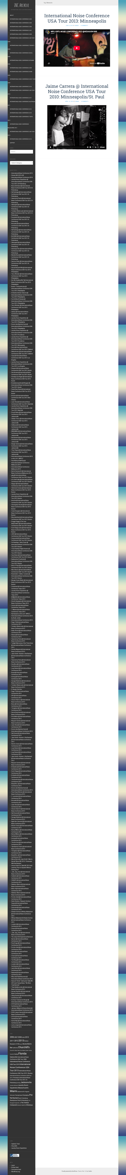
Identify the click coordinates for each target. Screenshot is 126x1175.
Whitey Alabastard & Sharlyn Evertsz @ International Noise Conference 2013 (22, 920)
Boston (25, 1044)
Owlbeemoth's (21, 1091)
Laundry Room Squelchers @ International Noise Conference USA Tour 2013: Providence (21, 332)
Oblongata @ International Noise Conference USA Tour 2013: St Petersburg (20, 207)
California (15, 1047)
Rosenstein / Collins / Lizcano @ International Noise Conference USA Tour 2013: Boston (21, 576)
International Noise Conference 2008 (21, 34)
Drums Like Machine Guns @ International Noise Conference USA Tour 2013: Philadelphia (21, 326)
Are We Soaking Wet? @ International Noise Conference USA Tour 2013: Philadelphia (22, 282)
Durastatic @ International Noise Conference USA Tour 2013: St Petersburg (20, 219)
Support (12, 142)
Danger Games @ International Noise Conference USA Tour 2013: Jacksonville (22, 446)
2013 (21, 1040)
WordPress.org (15, 1171)
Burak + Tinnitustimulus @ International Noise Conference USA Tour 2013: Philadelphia (21, 288)
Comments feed (16, 1169)
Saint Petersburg (23, 1098)
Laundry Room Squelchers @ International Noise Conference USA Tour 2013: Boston (21, 496)
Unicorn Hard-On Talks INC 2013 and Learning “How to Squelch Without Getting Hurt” (21, 868)
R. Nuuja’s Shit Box (16, 689)
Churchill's (24, 1047)
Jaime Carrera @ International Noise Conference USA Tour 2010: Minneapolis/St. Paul (76, 91)
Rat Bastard (14, 1098)
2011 (12, 1041)
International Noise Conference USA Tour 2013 (20, 1067)
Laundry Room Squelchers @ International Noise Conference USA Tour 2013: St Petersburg (21, 181)
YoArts (90, 1171)
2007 (16, 1037)
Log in (13, 1165)
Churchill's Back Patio (15, 1050)
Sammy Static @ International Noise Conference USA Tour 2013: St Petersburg (21, 263)
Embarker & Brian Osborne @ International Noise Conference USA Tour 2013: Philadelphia (21, 295)
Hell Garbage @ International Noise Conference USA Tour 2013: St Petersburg (21, 194)
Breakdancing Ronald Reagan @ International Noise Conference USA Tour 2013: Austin (21, 385)
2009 (23, 1037)
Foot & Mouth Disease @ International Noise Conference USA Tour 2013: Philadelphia (21, 301)
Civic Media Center (24, 1050)
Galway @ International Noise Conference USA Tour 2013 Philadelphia (19, 314)
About (12, 15)
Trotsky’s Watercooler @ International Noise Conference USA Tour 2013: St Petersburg (22, 213)
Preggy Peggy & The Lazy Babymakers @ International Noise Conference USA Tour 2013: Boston (21, 523)
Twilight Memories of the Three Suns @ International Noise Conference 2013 (22, 645)
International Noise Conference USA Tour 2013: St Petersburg (20, 1080)
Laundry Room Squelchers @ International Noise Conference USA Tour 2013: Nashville (21, 408)
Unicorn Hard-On (21, 1105)
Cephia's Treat (15, 1144)
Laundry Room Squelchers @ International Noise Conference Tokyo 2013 (20, 593)
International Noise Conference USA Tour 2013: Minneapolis (76, 18)
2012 (16, 1041)
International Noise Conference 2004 (21, 19)
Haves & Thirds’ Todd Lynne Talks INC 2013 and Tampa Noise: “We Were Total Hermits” (22, 983)
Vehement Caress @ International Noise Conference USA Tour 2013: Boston (21, 490)
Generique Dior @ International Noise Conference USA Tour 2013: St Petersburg (22, 251)
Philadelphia (25, 1095)
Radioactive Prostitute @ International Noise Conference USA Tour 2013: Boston (21, 561)
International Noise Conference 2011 (21, 97)
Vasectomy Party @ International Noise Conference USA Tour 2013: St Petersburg (22, 200)
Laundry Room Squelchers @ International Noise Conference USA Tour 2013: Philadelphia (21, 320)
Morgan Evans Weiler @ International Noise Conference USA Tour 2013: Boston (22, 582)
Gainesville (13, 1057)
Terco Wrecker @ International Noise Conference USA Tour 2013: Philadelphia (21, 276)
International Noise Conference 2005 (21, 23)
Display (16, 1054)
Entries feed (14, 1167)
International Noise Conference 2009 (21, 68)
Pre (30, 1095)
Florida (22, 1053)
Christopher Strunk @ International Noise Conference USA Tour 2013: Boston (21, 507)
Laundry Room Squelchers (19, 1148)
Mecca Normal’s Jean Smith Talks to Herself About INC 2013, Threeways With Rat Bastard (21, 861)
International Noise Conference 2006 (21, 26)
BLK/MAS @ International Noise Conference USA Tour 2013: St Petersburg (20, 238)
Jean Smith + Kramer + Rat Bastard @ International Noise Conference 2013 (21, 656)
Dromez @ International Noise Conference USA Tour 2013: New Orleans (20, 398)
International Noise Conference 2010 (21, 86)
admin (77, 25)
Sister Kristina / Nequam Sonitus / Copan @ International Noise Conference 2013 (21, 903)
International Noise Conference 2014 (21, 139)
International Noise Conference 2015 (22, 173)
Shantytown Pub (15, 1100)
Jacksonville (26, 1082)
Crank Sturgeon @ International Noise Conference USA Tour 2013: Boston (21, 513)
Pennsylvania (18, 1095)
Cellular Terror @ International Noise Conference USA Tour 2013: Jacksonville (21, 421)
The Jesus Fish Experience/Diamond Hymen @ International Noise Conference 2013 (22, 939)
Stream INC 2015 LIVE (17, 175)
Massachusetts (23, 1088)
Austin (20, 1044)
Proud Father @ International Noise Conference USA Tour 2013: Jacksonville (21, 414)
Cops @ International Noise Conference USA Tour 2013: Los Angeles (20, 358)
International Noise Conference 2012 (21, 109)
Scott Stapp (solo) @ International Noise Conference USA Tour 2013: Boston (21, 530)
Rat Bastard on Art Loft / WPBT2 (20, 614)
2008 (20, 1037)
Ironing (18, 1082)
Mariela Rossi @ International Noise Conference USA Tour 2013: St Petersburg (21, 257)
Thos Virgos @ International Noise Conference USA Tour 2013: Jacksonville (21, 452)
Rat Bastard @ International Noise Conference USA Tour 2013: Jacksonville (21, 440)
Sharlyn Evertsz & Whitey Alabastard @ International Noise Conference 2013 (22, 914)
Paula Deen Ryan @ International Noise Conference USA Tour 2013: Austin (21, 391)
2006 (12, 1037)
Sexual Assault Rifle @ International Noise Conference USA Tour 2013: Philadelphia (21, 270)
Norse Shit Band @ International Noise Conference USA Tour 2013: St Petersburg (22, 188)
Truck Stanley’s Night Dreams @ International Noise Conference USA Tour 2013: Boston (21, 551)
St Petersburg (24, 1100)
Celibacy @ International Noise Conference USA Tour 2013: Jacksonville (20, 427)
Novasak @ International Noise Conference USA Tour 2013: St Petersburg (20, 226)
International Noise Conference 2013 (21, 113)
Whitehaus (29, 1105)
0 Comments (84, 25)
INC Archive (21, 5)
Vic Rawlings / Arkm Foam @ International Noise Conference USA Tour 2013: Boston (21, 544)
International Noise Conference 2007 (21, 30)
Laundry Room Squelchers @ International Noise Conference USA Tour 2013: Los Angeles (21, 364)
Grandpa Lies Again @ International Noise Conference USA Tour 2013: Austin (21, 379)
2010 (27, 1037)
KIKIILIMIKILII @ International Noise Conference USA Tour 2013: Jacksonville (21, 433)
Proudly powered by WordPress (69, 1171)
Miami (13, 1091)
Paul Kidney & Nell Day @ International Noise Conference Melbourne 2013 (20, 463)
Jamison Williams (14, 1085)
